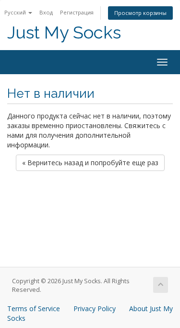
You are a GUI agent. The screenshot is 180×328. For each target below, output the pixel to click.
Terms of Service (33, 308)
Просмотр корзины (140, 12)
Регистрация (77, 12)
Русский (15, 12)
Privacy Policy (94, 308)
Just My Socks (64, 32)
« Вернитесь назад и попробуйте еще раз (90, 162)
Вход (46, 12)
